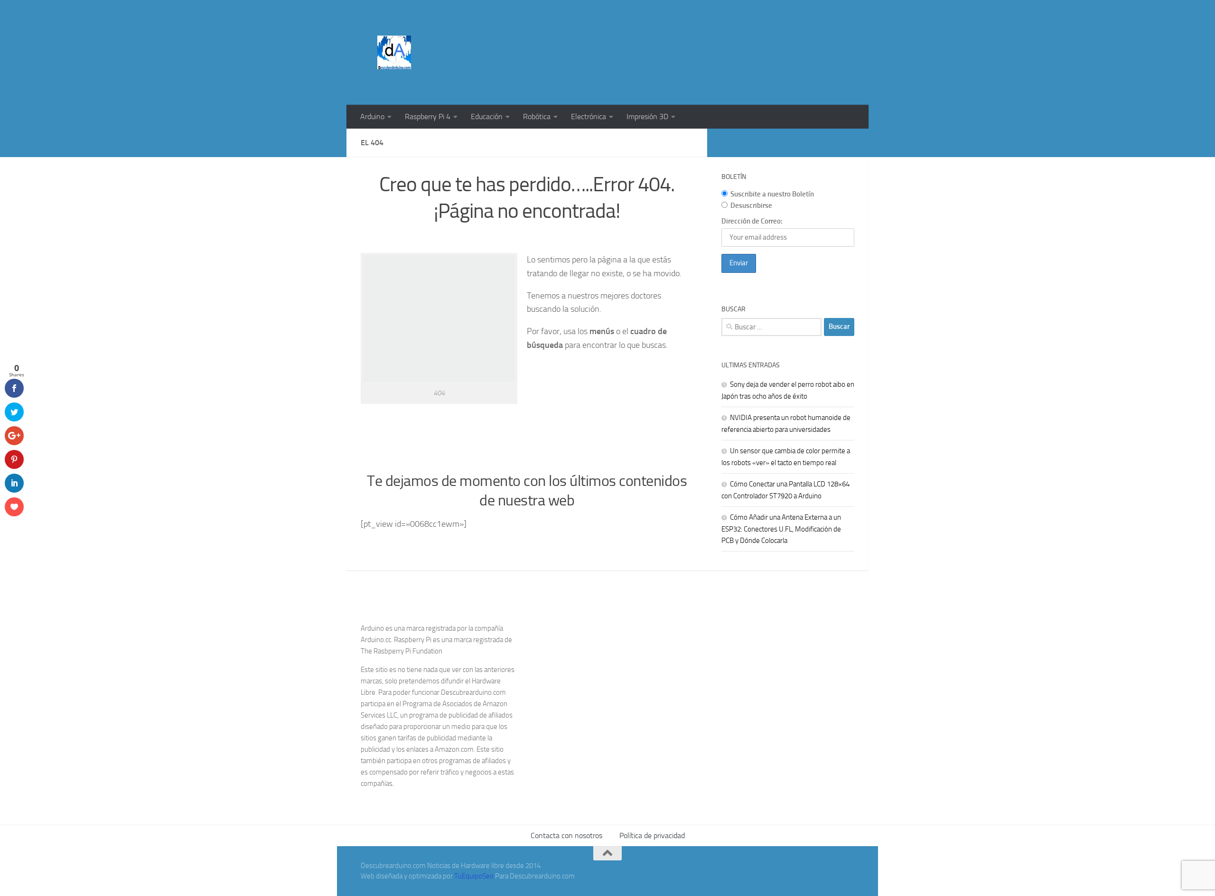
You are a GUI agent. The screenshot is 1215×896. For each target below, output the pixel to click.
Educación (487, 116)
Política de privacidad (652, 835)
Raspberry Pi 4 (427, 116)
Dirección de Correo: (752, 221)
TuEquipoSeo (474, 876)
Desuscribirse (751, 205)
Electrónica (588, 116)
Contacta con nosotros (566, 835)
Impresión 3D (647, 116)
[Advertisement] (681, 35)
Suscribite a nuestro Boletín (772, 194)
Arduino (372, 116)
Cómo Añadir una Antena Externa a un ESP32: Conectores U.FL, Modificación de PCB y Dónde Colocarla (781, 529)
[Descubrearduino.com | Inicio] (394, 52)
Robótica (537, 116)
